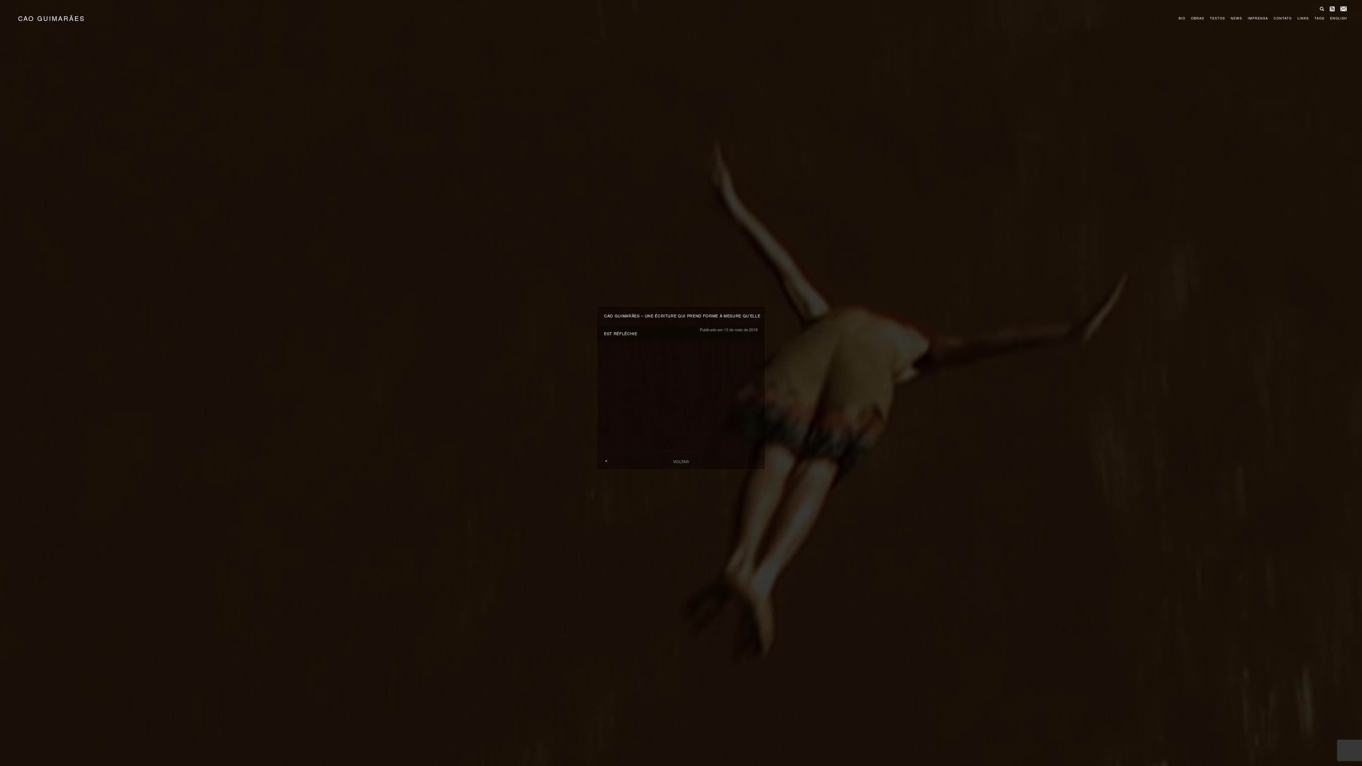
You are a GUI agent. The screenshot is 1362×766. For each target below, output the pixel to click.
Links (1303, 18)
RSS (1332, 8)
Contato (1283, 18)
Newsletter (1343, 8)
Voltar (681, 461)
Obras (1197, 18)
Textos (1217, 18)
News (1236, 18)
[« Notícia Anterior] (606, 461)
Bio (1182, 18)
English (1338, 18)
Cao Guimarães (51, 18)
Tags (1319, 18)
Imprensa (1258, 18)
